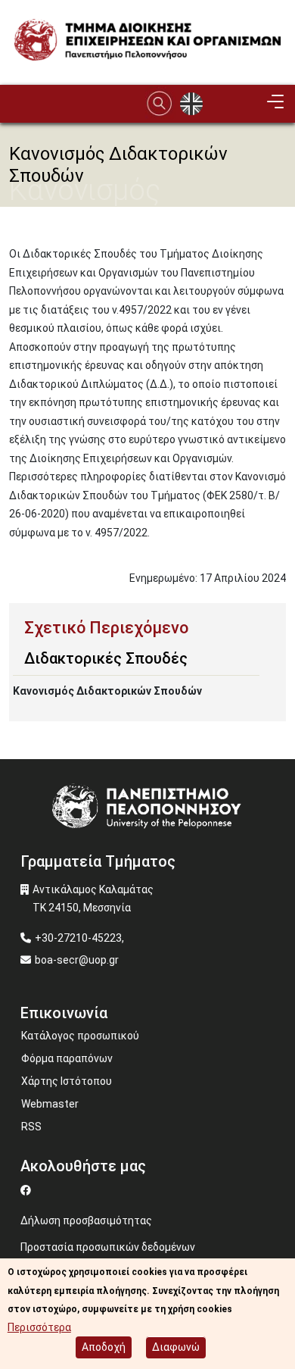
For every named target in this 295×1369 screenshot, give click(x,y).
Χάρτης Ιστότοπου (66, 1081)
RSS (31, 1127)
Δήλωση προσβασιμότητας (86, 1220)
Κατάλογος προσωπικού (80, 1036)
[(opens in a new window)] (27, 1190)
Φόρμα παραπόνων (67, 1058)
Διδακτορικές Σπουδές (106, 658)
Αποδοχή (104, 1347)
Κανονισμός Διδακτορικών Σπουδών (107, 691)
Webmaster (50, 1104)
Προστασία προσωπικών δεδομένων (107, 1247)
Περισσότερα (39, 1327)
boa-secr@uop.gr (77, 960)
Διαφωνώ (176, 1347)
